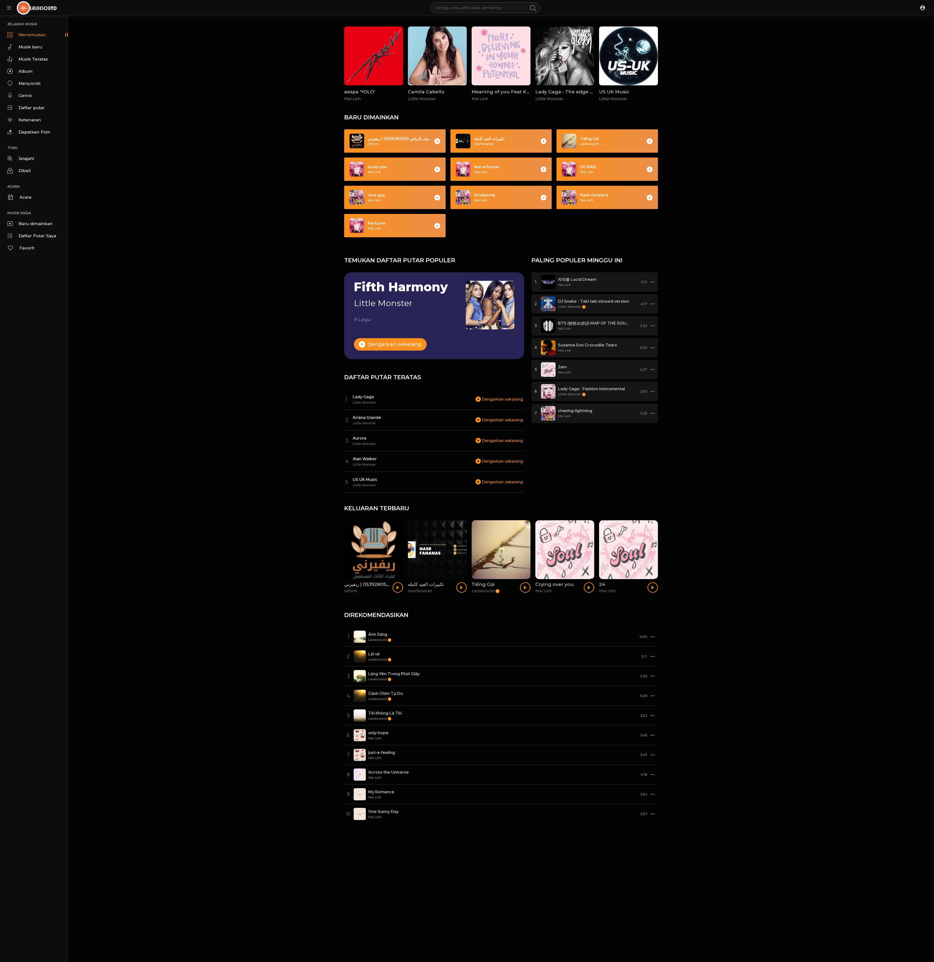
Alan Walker (365, 459)
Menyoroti (29, 83)
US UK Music (614, 92)
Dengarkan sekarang (394, 344)
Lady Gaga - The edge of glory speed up (583, 92)
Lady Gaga (363, 397)
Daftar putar (31, 107)
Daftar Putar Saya (37, 235)
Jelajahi (26, 158)
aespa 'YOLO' (359, 92)
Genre (25, 95)
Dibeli (24, 170)
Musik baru (30, 46)
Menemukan (32, 34)
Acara (25, 197)
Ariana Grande (367, 417)
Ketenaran (29, 119)
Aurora (359, 438)
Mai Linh (352, 99)
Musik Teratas (33, 59)
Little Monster (422, 99)
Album (25, 71)
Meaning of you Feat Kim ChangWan (516, 92)
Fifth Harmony (401, 287)
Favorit (26, 248)
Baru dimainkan (35, 223)
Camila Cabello (426, 92)
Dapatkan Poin (34, 132)
